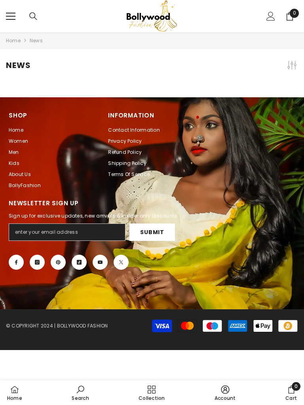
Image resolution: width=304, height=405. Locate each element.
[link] (80, 392)
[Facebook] (16, 262)
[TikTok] (79, 262)
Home (13, 40)
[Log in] (270, 16)
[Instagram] (37, 262)
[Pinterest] (58, 262)
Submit (152, 232)
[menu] (10, 16)
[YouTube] (100, 262)
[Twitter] (121, 262)
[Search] (33, 16)
